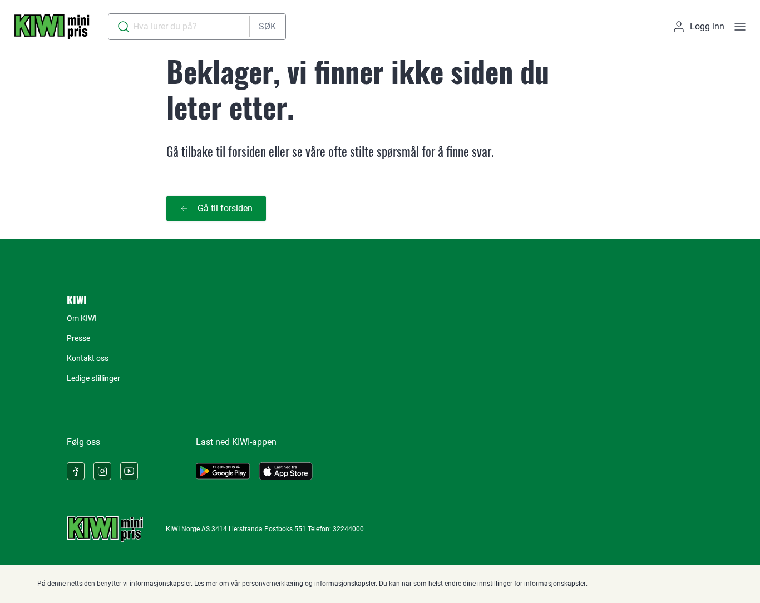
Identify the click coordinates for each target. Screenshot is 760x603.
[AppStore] (286, 471)
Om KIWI (82, 318)
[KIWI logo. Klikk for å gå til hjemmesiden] (51, 26)
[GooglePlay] (223, 471)
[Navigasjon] (740, 26)
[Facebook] (76, 471)
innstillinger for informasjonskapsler (531, 583)
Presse (78, 338)
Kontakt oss (87, 358)
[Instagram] (102, 471)
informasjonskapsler (345, 583)
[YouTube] (129, 471)
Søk (267, 26)
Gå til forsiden (225, 208)
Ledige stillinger (93, 378)
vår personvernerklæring (267, 583)
